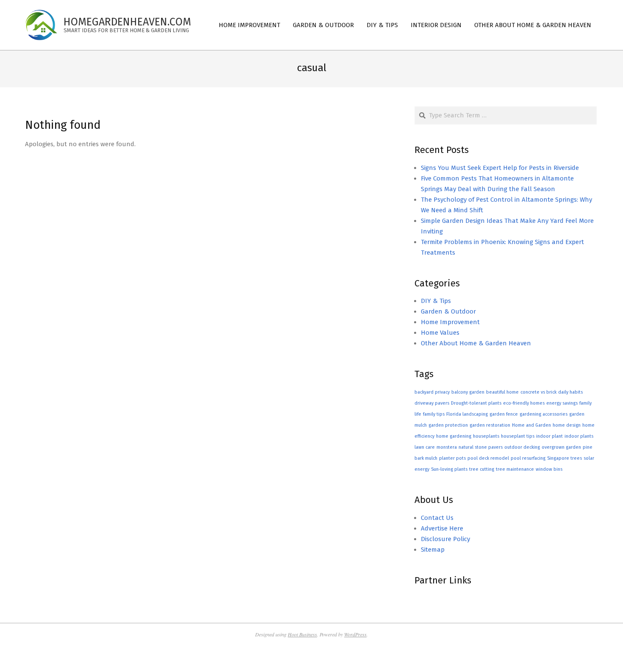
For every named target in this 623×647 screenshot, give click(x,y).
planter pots (452, 458)
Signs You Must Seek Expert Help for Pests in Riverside (500, 168)
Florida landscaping (467, 414)
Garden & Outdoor (448, 311)
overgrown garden (561, 447)
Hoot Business (302, 634)
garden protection (448, 425)
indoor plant (549, 436)
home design (567, 425)
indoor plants (579, 436)
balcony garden (467, 392)
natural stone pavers (481, 447)
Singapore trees (564, 458)
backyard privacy (432, 392)
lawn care (424, 447)
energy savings (562, 403)
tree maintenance (515, 469)
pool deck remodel (488, 458)
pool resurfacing (528, 458)
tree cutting (481, 469)
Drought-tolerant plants (476, 403)
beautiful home (502, 392)
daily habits (570, 392)
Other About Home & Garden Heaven (476, 343)
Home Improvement (450, 322)
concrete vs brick (538, 392)
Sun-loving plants (449, 469)
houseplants (486, 436)
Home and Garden (531, 425)
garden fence (504, 414)
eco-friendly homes (524, 403)
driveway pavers (431, 403)
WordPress (355, 634)
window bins (549, 469)
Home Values (440, 332)
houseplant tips (517, 436)
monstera (447, 447)
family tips (434, 414)
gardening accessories (543, 414)
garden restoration (490, 425)
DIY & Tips (436, 301)
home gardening (453, 436)
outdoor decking (522, 447)
